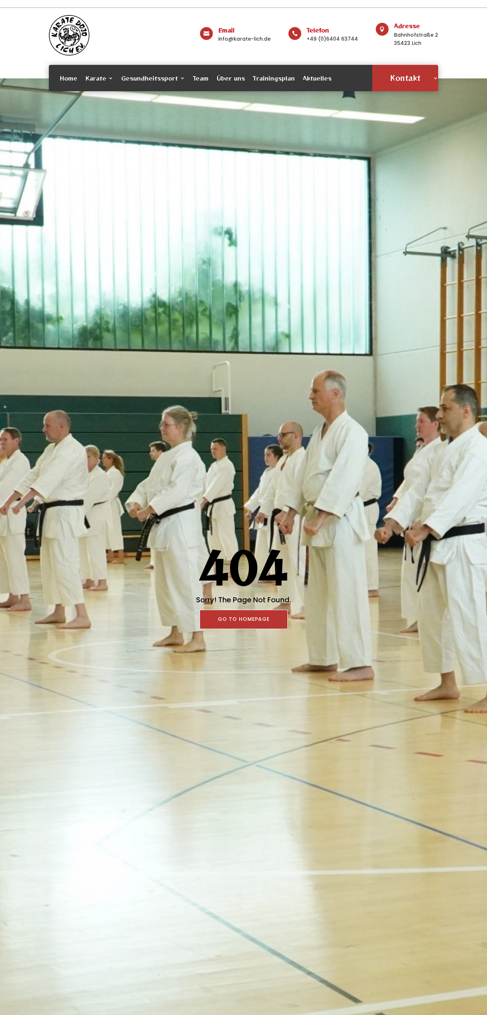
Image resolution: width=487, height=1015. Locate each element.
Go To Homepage (244, 619)
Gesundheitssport (149, 78)
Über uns (230, 78)
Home (68, 78)
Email (226, 30)
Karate (95, 78)
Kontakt (405, 78)
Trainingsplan (274, 78)
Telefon (318, 30)
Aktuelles (317, 78)
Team (201, 78)
